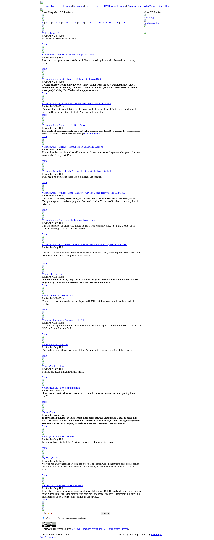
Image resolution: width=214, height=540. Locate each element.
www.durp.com (92, 133)
